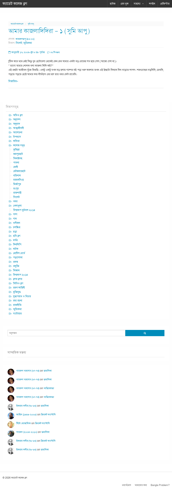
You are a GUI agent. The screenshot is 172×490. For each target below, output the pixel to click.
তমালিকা (48, 370)
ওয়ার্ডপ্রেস (126, 485)
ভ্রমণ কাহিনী (19, 287)
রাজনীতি (17, 305)
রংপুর (16, 188)
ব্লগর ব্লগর (17, 279)
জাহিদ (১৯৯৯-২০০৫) (26, 414)
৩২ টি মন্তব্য (55, 52)
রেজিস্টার (164, 4)
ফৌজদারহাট (19, 171)
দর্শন (15, 240)
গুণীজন (16, 223)
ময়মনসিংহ (18, 180)
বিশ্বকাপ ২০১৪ (20, 275)
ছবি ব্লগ (16, 236)
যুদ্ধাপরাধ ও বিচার (22, 296)
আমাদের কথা (141, 485)
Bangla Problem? (160, 485)
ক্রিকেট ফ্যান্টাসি (48, 414)
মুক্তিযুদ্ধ (17, 292)
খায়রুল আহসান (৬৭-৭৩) (27, 370)
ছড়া (15, 232)
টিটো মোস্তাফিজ (23, 423)
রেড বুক (124, 4)
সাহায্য (137, 4)
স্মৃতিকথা (27, 43)
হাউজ (112, 4)
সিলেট (19, 43)
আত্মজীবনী (18, 128)
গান (15, 219)
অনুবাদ (16, 124)
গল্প (15, 214)
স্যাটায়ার (17, 313)
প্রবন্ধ (15, 262)
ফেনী (15, 167)
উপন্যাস (17, 137)
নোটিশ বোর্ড (19, 253)
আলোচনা (17, 132)
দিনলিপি (17, 244)
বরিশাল (17, 175)
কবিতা (16, 141)
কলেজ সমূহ (19, 145)
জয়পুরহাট (18, 154)
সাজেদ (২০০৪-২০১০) (26, 432)
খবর (15, 201)
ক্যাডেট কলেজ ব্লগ (15, 3)
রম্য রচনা (17, 300)
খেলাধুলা (17, 206)
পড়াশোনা (18, 257)
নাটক (15, 249)
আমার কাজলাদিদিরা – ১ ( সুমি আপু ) (49, 31)
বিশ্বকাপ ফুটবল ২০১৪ (24, 210)
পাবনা (16, 162)
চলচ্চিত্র (16, 227)
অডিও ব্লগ (18, 115)
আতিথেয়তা (49, 388)
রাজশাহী (17, 193)
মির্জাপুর (17, 184)
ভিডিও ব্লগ (18, 283)
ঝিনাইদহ (17, 158)
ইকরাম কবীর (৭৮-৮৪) (26, 405)
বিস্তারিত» (13, 81)
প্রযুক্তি (16, 266)
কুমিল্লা (16, 149)
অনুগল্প (16, 119)
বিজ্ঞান (16, 270)
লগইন (152, 4)
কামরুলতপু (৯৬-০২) (25, 39)
